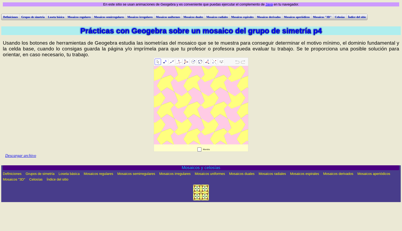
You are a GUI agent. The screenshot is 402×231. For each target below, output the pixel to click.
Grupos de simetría (33, 17)
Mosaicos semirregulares (109, 17)
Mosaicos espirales (242, 17)
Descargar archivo (20, 155)
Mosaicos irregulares (140, 17)
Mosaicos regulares (79, 17)
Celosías (340, 17)
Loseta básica (56, 17)
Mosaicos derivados (269, 17)
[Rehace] (243, 62)
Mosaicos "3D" (322, 17)
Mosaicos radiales (217, 17)
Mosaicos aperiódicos (297, 17)
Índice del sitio (357, 17)
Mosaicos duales (193, 17)
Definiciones (10, 17)
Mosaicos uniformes (168, 17)
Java (269, 4)
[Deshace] (237, 62)
